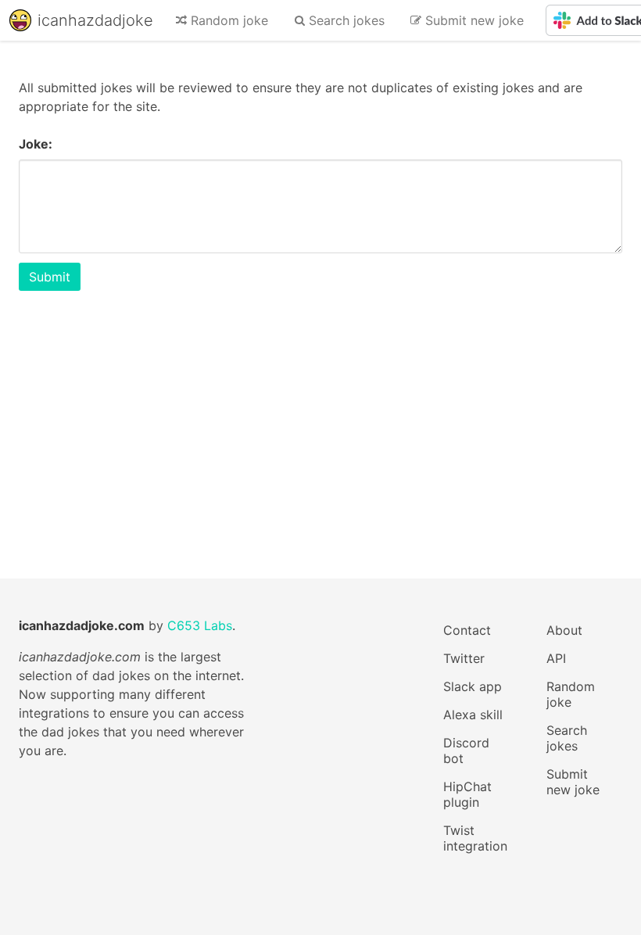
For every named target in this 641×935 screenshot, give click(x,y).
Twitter (464, 658)
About (564, 630)
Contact (467, 630)
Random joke (570, 694)
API (556, 658)
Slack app (472, 686)
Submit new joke (573, 781)
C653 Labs (199, 625)
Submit (49, 277)
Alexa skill (473, 714)
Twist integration (475, 838)
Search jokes (566, 738)
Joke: (35, 144)
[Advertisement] (320, 412)
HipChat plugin (467, 794)
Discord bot (466, 750)
